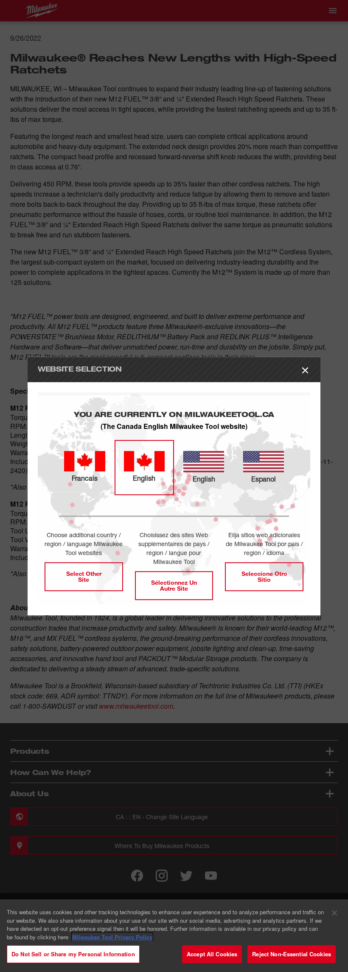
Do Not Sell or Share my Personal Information (73, 954)
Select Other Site (83, 576)
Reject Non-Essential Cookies (291, 954)
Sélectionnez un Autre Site (174, 585)
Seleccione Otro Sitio (264, 576)
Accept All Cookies (212, 954)
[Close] (334, 913)
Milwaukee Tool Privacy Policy (112, 937)
